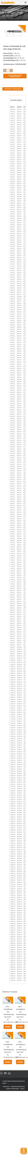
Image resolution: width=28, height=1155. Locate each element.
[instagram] (1, 1073)
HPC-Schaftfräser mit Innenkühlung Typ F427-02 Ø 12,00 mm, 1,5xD (11, 1014)
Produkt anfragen (13, 89)
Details (8, 1027)
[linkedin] (9, 1073)
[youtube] (5, 1073)
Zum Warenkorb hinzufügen (15, 76)
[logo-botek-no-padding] (8, 2)
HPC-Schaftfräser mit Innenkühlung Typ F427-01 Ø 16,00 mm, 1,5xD (11, 1049)
